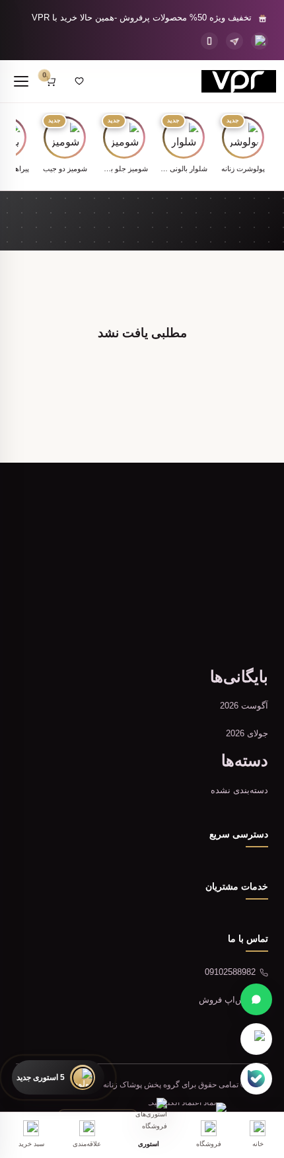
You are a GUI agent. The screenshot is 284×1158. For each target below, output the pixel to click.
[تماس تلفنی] (209, 41)
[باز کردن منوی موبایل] (21, 81)
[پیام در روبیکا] (256, 1039)
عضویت (73, 616)
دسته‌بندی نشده (239, 790)
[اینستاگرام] (259, 41)
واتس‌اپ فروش (227, 1000)
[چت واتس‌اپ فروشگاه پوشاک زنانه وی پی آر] (256, 999)
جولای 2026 (247, 733)
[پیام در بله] (256, 1079)
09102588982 (230, 972)
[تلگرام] (234, 41)
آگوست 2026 (244, 706)
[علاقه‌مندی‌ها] (79, 81)
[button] (243, 145)
